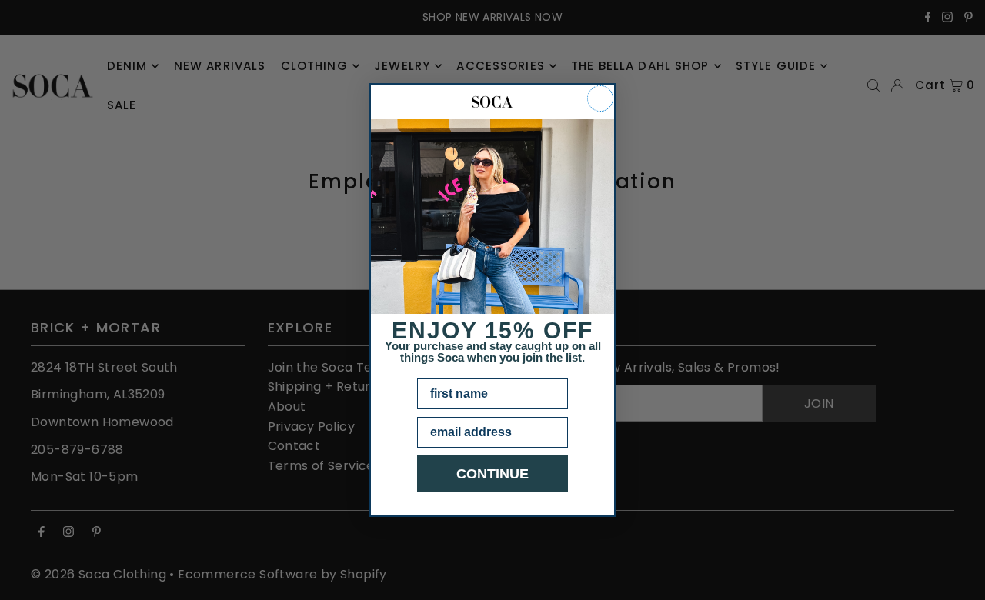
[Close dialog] (600, 98)
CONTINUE (492, 474)
